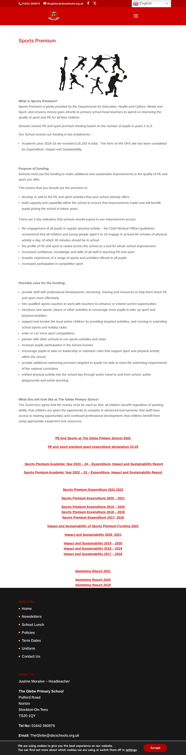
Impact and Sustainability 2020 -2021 (93, 534)
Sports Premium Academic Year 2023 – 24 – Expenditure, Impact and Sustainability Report (93, 464)
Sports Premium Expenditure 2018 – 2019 (93, 512)
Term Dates (31, 640)
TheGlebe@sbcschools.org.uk (54, 735)
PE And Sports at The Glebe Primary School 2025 (93, 438)
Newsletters (32, 616)
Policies (28, 632)
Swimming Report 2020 (93, 579)
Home (27, 608)
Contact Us (31, 656)
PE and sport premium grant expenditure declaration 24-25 (93, 447)
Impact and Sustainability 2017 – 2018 (93, 554)
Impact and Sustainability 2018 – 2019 (93, 548)
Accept (155, 748)
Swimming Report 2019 (93, 585)
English (145, 3)
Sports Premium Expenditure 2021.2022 (93, 489)
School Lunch (33, 625)
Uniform (28, 648)
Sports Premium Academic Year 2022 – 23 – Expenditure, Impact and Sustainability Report (93, 472)
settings (131, 750)
